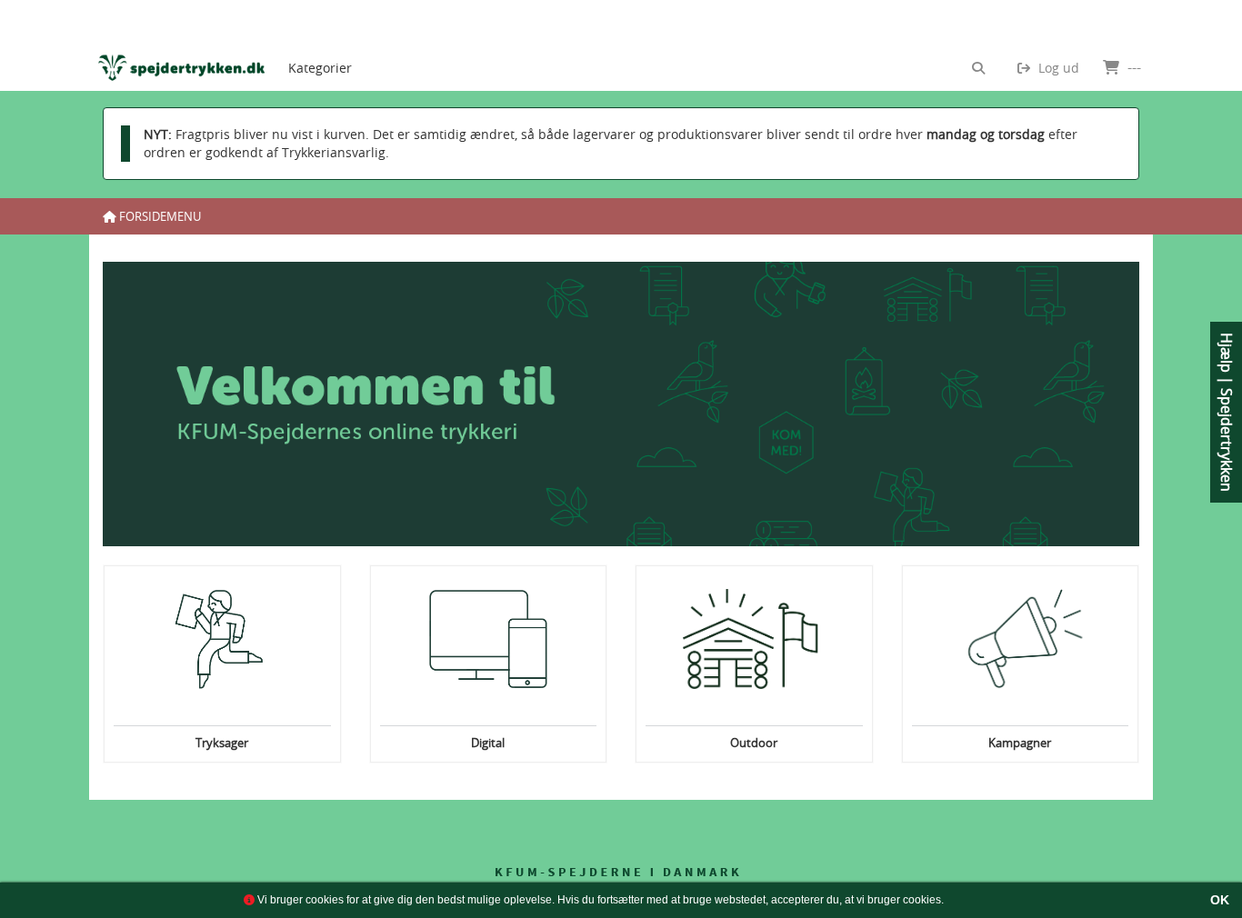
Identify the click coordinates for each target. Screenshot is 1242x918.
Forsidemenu (158, 216)
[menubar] (335, 45)
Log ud (1057, 67)
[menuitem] (320, 45)
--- (1132, 67)
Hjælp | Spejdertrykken (1227, 412)
